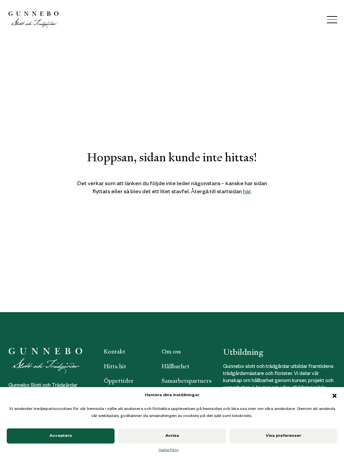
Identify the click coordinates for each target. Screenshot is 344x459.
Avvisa (172, 436)
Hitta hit (115, 366)
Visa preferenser (283, 436)
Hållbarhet (175, 366)
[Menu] (332, 19)
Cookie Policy (169, 450)
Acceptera (60, 436)
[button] (335, 396)
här (247, 192)
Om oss (171, 351)
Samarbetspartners (186, 380)
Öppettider (119, 380)
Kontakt (114, 351)
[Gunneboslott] (33, 19)
